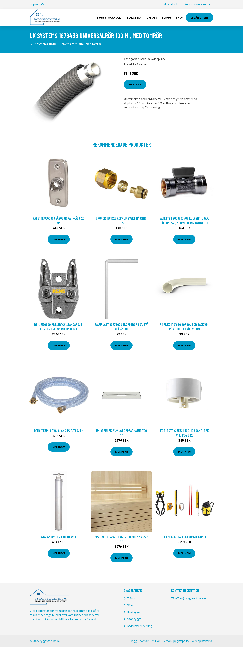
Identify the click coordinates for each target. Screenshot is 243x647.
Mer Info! (135, 84)
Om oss (151, 17)
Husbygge (133, 612)
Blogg (166, 17)
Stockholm (173, 4)
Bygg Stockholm (109, 17)
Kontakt (144, 641)
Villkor (156, 641)
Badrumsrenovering (139, 626)
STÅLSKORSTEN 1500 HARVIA (58, 537)
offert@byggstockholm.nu (197, 4)
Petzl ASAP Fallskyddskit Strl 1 (184, 537)
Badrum (145, 59)
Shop (179, 17)
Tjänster (132, 598)
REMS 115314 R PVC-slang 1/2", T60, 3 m (58, 430)
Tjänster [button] (133, 17)
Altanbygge (134, 619)
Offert (130, 605)
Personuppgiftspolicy (176, 641)
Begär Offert (199, 17)
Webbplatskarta (202, 641)
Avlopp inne (158, 59)
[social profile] (42, 4)
